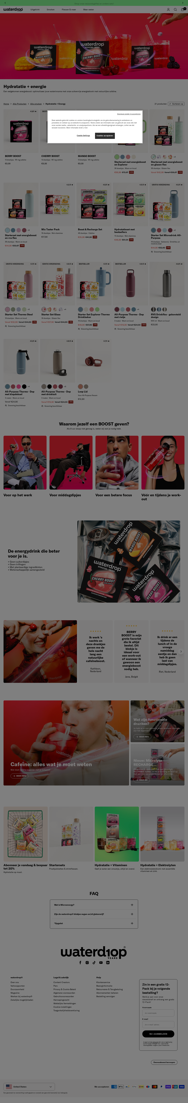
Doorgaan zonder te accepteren (129, 114)
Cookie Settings (83, 135)
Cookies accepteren (105, 136)
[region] (95, 126)
